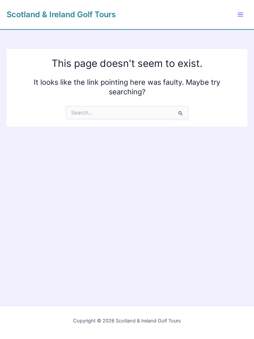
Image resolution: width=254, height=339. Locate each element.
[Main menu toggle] (240, 15)
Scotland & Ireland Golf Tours (61, 14)
